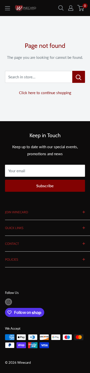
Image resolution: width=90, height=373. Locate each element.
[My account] (70, 8)
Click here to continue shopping (45, 92)
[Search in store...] (78, 77)
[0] (81, 8)
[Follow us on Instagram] (8, 301)
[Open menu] (7, 8)
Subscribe (45, 185)
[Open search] (61, 8)
